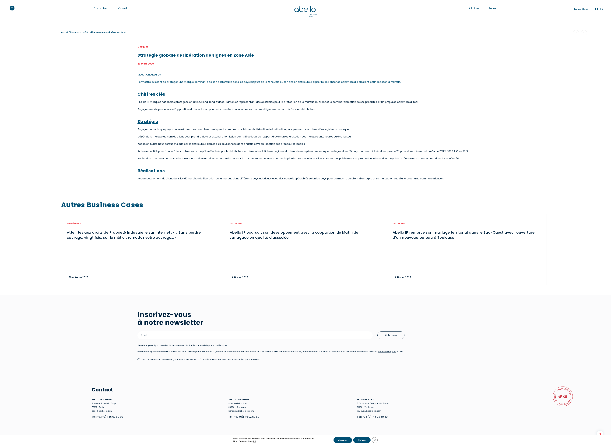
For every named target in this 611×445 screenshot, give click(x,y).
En (601, 8)
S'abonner (391, 335)
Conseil (122, 8)
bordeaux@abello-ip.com (241, 411)
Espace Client (581, 9)
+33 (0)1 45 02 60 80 (246, 417)
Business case (77, 32)
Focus (492, 8)
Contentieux (101, 8)
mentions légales (387, 351)
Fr (596, 8)
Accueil (64, 32)
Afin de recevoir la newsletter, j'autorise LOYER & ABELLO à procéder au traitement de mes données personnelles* (201, 359)
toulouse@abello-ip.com (369, 411)
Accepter (342, 440)
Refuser (362, 440)
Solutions (473, 8)
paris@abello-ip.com (102, 411)
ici (254, 441)
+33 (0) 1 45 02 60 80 (110, 417)
